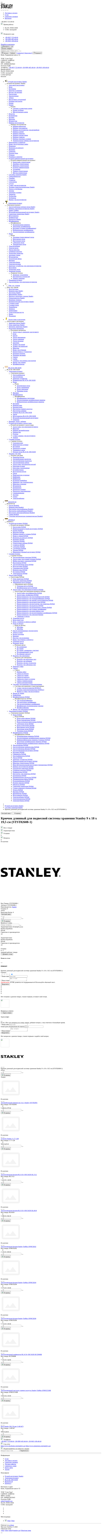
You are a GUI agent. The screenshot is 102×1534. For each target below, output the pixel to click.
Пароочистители (18, 457)
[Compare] (3, 1101)
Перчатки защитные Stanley (18, 327)
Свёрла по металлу (23, 677)
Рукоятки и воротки (15, 157)
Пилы (11, 234)
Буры (14, 334)
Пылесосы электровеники (21, 491)
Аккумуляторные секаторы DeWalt (24, 557)
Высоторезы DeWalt (19, 563)
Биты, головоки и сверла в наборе (24, 622)
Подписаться (24, 1450)
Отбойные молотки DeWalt (22, 770)
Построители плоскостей (21, 276)
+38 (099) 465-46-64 (11, 39)
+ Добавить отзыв (7, 954)
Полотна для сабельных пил (26, 665)
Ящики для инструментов (17, 200)
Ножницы (12, 146)
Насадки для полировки (21, 638)
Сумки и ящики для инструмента (24, 436)
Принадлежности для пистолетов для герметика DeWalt (36, 604)
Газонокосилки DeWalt (20, 568)
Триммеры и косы (19, 450)
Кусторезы (16, 446)
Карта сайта (9, 1468)
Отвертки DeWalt (19, 541)
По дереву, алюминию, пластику (28, 650)
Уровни (15, 437)
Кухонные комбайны (20, 480)
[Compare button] (3, 916)
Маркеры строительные (21, 166)
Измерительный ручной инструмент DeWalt (28, 529)
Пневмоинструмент (15, 280)
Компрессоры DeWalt (20, 570)
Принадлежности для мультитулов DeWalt (31, 602)
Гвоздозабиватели (19, 375)
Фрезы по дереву (18, 693)
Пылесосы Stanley (15, 219)
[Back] (9, 107)
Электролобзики (14, 246)
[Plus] (22, 918)
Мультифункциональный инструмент (25, 418)
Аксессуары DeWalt (15, 575)
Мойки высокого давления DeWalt (24, 561)
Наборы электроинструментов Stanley (22, 208)
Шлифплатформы (23, 707)
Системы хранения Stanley (18, 174)
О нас (7, 15)
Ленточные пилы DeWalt (25, 729)
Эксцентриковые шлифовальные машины (31, 400)
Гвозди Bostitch (14, 505)
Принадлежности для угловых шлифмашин (31, 609)
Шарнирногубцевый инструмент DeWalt (26, 552)
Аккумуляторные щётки (21, 462)
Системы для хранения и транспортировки (27, 684)
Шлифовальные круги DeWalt (27, 588)
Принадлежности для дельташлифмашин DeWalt (33, 598)
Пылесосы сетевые (19, 489)
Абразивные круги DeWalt (22, 582)
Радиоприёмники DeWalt (21, 781)
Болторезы (12, 89)
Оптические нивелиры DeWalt (23, 768)
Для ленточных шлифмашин (26, 702)
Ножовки (12, 149)
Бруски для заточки (15, 92)
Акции (7, 1469)
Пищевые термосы (15, 300)
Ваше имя (5, 976)
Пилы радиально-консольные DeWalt (29, 722)
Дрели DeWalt (17, 758)
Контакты (8, 18)
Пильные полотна (19, 353)
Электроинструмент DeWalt (18, 711)
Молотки (12, 119)
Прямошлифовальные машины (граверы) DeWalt (33, 740)
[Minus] (1, 918)
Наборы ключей (18, 132)
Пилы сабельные (22, 389)
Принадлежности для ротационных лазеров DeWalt (34, 607)
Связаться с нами (10, 1466)
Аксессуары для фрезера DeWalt (27, 595)
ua (12, 46)
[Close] (1, 962)
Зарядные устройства (20, 378)
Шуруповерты (14, 216)
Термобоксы (13, 307)
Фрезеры (12, 260)
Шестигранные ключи (20, 112)
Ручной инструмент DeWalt (18, 523)
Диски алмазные (18, 339)
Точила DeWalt (18, 790)
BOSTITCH (9, 1481)
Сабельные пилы (18, 242)
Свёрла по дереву (23, 675)
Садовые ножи (14, 303)
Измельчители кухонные (21, 475)
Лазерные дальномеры (20, 275)
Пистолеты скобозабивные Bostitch (21, 511)
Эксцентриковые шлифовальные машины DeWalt (33, 738)
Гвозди (15, 335)
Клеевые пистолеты (15, 101)
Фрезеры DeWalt (18, 792)
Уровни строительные (20, 171)
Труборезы (12, 198)
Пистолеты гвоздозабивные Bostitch (21, 509)
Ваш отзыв (5, 980)
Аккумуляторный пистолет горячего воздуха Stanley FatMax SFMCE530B (26, 1390)
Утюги (15, 496)
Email (2, 1026)
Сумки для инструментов (17, 185)
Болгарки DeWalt (18, 752)
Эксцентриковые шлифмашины (23, 232)
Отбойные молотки (15, 251)
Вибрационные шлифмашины (23, 230)
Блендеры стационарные (21, 468)
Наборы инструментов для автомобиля (26, 130)
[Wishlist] (1, 1101)
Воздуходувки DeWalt (20, 566)
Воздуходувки (13, 289)
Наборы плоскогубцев (20, 135)
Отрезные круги (18, 641)
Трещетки (12, 194)
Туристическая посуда (16, 312)
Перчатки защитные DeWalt (22, 580)
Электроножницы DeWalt (21, 799)
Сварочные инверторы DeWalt (23, 786)
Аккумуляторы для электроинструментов (23, 282)
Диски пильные (18, 341)
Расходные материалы (16, 328)
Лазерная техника (15, 271)
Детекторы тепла (14, 269)
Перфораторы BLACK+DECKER (24, 380)
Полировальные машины (21, 225)
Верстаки (16, 428)
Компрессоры (17, 405)
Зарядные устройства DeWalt (22, 759)
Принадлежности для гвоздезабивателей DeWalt (33, 597)
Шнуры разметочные (20, 173)
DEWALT (8, 1483)
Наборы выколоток (19, 126)
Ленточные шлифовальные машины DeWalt (32, 741)
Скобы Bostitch (14, 514)
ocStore (11, 1525)
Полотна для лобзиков (24, 661)
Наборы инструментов (16, 123)
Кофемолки (17, 479)
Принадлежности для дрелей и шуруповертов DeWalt (35, 600)
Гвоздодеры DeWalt (19, 527)
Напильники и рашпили (17, 142)
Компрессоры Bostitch (16, 507)
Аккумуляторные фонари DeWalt (24, 749)
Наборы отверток (19, 133)
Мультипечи (17, 486)
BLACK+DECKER (11, 1480)
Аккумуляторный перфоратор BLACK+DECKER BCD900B (21, 1354)
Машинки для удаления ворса (23, 482)
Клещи (11, 103)
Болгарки (16, 403)
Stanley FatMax (14, 210)
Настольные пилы (19, 241)
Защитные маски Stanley (17, 323)
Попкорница (17, 487)
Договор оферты (10, 1464)
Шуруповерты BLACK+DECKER (24, 416)
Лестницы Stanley (15, 293)
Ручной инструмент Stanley (14, 806)
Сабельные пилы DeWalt (25, 724)
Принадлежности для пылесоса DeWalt (30, 606)
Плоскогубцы (13, 153)
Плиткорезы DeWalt (19, 775)
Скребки (12, 178)
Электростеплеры (15, 264)
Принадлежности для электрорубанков (30, 614)
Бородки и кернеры (15, 90)
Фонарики (12, 316)
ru (8, 46)
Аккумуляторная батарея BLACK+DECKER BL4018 (19, 1210)
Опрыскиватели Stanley (17, 298)
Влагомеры (12, 267)
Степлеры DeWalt (19, 547)
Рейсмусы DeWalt (19, 784)
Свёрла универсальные (24, 681)
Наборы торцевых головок (22, 139)
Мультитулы (13, 121)
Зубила (11, 98)
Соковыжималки (18, 493)
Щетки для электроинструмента (24, 709)
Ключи (11, 105)
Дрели (15, 414)
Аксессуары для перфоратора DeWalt (29, 593)
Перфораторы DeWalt (20, 772)
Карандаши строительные (21, 162)
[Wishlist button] (1, 916)
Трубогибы (12, 196)
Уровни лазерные (19, 278)
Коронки (16, 636)
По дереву (20, 648)
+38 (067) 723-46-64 (11, 37)
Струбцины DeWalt (19, 548)
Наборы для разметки (20, 128)
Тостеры (15, 495)
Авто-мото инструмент (17, 85)
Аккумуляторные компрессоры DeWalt (26, 747)
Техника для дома (15, 453)
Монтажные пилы (19, 239)
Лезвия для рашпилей (20, 346)
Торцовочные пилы (19, 244)
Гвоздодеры (13, 94)
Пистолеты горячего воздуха (22, 409)
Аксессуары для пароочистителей (24, 464)
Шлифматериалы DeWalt (21, 697)
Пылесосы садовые (19, 448)
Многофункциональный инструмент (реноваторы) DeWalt (32, 765)
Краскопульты (17, 407)
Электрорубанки (14, 262)
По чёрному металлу (24, 654)
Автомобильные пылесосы (22, 459)
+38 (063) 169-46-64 (11, 41)
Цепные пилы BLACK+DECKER (24, 452)
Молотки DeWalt (18, 532)
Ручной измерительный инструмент (21, 158)
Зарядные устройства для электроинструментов (25, 266)
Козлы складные (18, 634)
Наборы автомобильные (21, 430)
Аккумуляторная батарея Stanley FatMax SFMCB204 (18, 1282)
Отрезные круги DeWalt (25, 586)
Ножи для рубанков (19, 350)
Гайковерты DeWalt (19, 754)
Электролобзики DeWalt (21, 797)
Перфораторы (13, 217)
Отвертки (12, 151)
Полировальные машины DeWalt (28, 736)
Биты (10, 87)
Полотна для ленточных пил (26, 659)
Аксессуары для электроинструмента (25, 427)
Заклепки (16, 343)
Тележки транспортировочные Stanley (22, 187)
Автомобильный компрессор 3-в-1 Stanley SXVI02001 (19, 1103)
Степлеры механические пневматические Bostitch (26, 516)
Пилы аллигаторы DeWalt (25, 725)
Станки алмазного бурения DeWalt (24, 788)
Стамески (12, 180)
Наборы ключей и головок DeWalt (24, 534)
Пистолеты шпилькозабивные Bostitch (22, 513)
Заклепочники (14, 96)
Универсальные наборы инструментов (26, 140)
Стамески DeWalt (19, 545)
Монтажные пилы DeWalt (25, 727)
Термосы (12, 309)
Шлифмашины (14, 221)
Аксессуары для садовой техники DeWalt (27, 559)
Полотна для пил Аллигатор (26, 663)
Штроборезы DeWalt (20, 793)
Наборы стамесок (19, 137)
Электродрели (13, 248)
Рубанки (12, 155)
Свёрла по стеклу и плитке (26, 679)
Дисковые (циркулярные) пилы (23, 237)
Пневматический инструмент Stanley (21, 301)
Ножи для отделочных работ (18, 144)
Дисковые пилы (22, 391)
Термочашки (13, 310)
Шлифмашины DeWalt (20, 733)
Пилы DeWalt (17, 715)
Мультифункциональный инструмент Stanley (24, 212)
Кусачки (11, 117)
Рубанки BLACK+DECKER (22, 412)
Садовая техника (14, 439)
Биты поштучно (18, 620)
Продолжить (5, 984)
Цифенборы (17, 695)
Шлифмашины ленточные (26, 398)
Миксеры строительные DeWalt (23, 763)
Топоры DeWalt (18, 550)
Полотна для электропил (21, 656)
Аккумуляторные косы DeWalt (23, 564)
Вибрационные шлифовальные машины (30, 402)
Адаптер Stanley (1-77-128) (10, 1139)
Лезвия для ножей (19, 344)
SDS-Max (20, 627)
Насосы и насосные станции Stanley (21, 296)
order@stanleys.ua (6, 1501)
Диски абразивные (19, 337)
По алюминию (22, 647)
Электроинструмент (16, 371)
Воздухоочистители (19, 471)
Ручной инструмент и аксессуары (20, 423)
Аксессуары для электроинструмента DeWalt (28, 589)
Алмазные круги (18, 618)
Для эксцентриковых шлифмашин (28, 704)
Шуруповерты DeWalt (20, 795)
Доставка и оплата (11, 13)
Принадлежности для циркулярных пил (30, 611)
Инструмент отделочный (17, 99)
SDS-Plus (20, 629)
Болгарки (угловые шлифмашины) (24, 228)
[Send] (20, 925)
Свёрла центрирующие (24, 682)
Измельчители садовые (20, 445)
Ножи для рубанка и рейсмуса (23, 640)
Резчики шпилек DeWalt (21, 783)
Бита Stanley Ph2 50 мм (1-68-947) (12, 1426)
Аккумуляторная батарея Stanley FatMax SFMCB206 (18, 1318)
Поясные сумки (18, 666)
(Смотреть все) (18, 927)
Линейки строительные (21, 164)
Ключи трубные (18, 110)
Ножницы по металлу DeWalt (23, 538)
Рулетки (15, 434)
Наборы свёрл (21, 672)
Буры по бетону (18, 623)
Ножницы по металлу (16, 148)
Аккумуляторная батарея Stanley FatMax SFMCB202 (18, 1246)
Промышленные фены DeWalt (23, 779)
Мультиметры (13, 257)
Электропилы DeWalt (20, 573)
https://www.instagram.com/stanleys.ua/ (38, 1446)
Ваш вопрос (5, 1031)
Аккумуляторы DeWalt (20, 745)
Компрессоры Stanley (16, 291)
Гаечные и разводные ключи (22, 108)
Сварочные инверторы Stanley (19, 214)
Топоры (11, 191)
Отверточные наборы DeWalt (23, 543)
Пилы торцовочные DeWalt (26, 720)
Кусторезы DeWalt (19, 572)
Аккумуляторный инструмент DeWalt (25, 750)
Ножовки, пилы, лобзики (17, 421)
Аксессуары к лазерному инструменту (26, 332)
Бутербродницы (18, 470)
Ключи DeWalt (18, 530)
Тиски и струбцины (15, 189)
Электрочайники (18, 498)
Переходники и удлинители (22, 352)
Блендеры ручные (19, 466)
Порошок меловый (19, 355)
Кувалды (12, 114)
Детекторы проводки (16, 253)
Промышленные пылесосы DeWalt (24, 777)
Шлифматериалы (18, 364)
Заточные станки (14, 255)
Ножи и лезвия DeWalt (20, 536)
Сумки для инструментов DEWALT (29, 688)
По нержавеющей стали (25, 652)
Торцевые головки (15, 192)
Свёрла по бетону (23, 673)
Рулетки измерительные (21, 167)
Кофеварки (16, 477)
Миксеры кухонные (19, 484)
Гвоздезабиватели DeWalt (21, 756)
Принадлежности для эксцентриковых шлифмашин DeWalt (37, 613)
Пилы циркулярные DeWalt (26, 718)
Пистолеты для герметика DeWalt (24, 774)
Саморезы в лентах (23, 616)
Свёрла (15, 668)
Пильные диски (18, 643)
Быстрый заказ (6, 813)
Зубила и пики (18, 632)
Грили (15, 473)
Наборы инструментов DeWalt (23, 766)
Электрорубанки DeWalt (21, 800)
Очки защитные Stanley (17, 325)
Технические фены (15, 259)
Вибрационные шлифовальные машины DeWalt (33, 743)
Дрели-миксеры (14, 250)
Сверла (15, 357)
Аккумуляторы (18, 377)
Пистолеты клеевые (19, 411)
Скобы (15, 359)
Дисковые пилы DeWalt (25, 731)
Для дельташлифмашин (25, 700)
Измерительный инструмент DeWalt (25, 761)
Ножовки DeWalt (18, 539)
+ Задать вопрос (7, 1013)
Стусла (11, 183)
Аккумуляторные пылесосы (22, 461)
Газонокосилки (18, 443)
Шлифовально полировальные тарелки (30, 706)
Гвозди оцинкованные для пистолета (25, 631)
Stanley (14, 907)
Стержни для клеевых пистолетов (24, 360)
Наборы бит (17, 432)
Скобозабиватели (15, 176)
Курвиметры (13, 115)
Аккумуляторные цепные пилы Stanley (22, 207)
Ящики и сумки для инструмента (28, 691)
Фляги (11, 314)
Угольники (16, 169)
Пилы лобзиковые (23, 387)
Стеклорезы (13, 182)
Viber (9, 1521)
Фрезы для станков (19, 362)
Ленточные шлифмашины (21, 226)
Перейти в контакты (8, 44)
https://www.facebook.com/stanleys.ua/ (13, 1446)
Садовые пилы (14, 305)
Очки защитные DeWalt (21, 579)
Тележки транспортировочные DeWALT (30, 690)
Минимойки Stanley (15, 294)
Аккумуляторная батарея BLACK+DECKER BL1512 (19, 1174)
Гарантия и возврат (11, 16)
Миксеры (16, 348)
